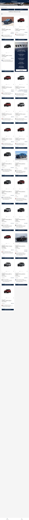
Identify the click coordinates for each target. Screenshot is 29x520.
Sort (8, 9)
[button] (13, 27)
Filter (22, 9)
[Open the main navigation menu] (1, 1)
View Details (3, 38)
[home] (14, 1)
